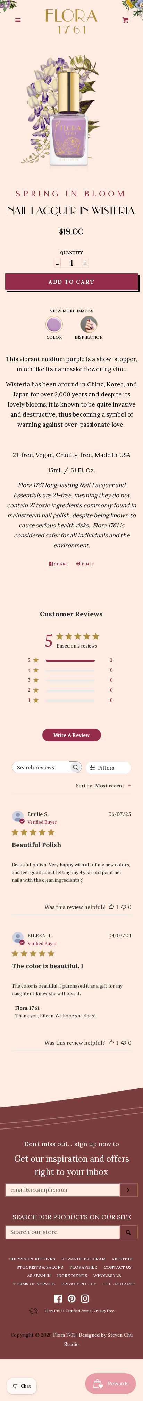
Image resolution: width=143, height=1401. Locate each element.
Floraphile (83, 1267)
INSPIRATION (89, 337)
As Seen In (39, 1275)
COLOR (54, 337)
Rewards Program (83, 1258)
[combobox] (103, 785)
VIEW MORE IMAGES (71, 310)
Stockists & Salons (40, 1267)
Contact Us (118, 1267)
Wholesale (107, 1275)
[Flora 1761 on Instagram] (85, 1300)
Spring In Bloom (71, 193)
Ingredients (72, 1275)
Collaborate (118, 1283)
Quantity (71, 252)
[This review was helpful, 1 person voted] (111, 907)
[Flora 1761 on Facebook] (58, 1300)
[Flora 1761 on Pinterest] (71, 1300)
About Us (123, 1258)
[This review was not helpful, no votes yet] (123, 907)
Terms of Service (34, 1283)
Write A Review (71, 735)
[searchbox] (40, 767)
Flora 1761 (64, 1335)
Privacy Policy (78, 1283)
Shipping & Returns (32, 1258)
